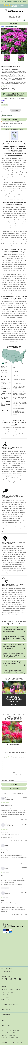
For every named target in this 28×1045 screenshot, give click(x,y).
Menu (15, 23)
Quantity (3, 108)
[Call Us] (3, 20)
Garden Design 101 (8, 1032)
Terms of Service (7, 1007)
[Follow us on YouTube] (20, 979)
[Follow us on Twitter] (6, 979)
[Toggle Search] (10, 20)
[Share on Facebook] (6, 127)
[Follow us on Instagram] (11, 979)
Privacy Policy (6, 1009)
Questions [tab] (11, 780)
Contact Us (5, 999)
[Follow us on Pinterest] (15, 979)
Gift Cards (5, 997)
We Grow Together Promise (10, 989)
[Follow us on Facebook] (2, 979)
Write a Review (17, 789)
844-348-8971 (8, 971)
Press (3, 1022)
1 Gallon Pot (5, 104)
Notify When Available (10, 119)
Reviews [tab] (4, 780)
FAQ (2, 1020)
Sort (14, 793)
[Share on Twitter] (8, 127)
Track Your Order (7, 992)
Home (2, 26)
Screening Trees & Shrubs (10, 1037)
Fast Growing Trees (8, 1035)
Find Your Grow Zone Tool (10, 1030)
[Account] (17, 20)
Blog (3, 1017)
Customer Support (7, 1027)
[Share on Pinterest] (10, 127)
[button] (14, 86)
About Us (4, 994)
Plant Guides (5, 1025)
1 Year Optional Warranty (10, 1004)
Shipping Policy (6, 1002)
